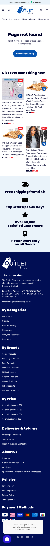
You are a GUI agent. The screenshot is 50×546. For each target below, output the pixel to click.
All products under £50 (12, 410)
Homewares (43, 19)
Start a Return (8, 439)
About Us (6, 458)
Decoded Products (10, 390)
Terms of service (9, 500)
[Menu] (3, 10)
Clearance (6, 339)
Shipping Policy (9, 490)
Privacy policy (8, 486)
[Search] (9, 10)
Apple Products (9, 354)
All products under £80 (12, 414)
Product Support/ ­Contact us (14, 444)
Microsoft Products (10, 367)
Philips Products (9, 372)
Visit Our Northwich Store (13, 463)
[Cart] (47, 10)
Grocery (16, 19)
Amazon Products (10, 377)
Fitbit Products (8, 386)
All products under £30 (12, 405)
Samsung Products (10, 358)
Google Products (9, 381)
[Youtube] (27, 537)
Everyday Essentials (10, 334)
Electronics (6, 19)
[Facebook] (18, 537)
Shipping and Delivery (11, 435)
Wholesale (6, 467)
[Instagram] (22, 537)
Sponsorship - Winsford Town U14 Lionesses (21, 472)
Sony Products (8, 363)
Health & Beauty (29, 19)
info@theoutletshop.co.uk (19, 301)
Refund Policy (8, 495)
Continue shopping (25, 54)
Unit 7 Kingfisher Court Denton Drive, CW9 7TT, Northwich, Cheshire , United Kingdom (22, 294)
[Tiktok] (32, 537)
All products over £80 (11, 419)
